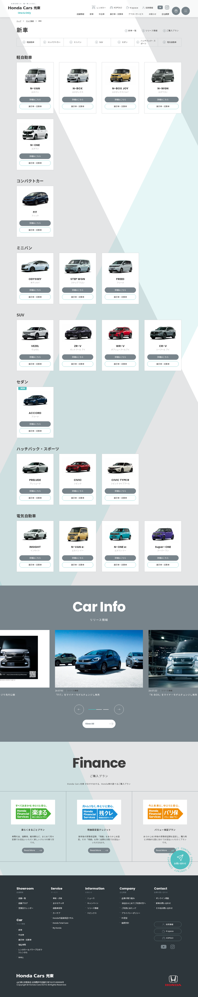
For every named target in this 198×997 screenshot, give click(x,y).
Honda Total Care (60, 923)
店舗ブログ (23, 903)
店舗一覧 (22, 898)
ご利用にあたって (129, 908)
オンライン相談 (162, 898)
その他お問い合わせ (164, 908)
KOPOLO (118, 7)
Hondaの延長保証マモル (63, 918)
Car (21, 921)
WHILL (21, 957)
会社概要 (165, 14)
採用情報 (149, 7)
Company (127, 889)
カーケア (56, 913)
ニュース (91, 898)
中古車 (101, 14)
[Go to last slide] (79, 709)
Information (94, 889)
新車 (91, 14)
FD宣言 (124, 918)
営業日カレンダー (25, 908)
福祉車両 (22, 944)
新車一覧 (132, 30)
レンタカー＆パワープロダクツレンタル (30, 951)
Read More (29, 850)
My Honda (57, 927)
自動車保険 (57, 908)
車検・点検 (57, 898)
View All (89, 723)
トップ (19, 21)
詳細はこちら (35, 99)
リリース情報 (151, 30)
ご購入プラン (172, 30)
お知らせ (152, 14)
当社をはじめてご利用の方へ (134, 903)
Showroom (25, 889)
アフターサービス (135, 14)
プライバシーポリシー (131, 913)
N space (134, 7)
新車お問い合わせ (163, 903)
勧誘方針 (125, 923)
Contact (161, 889)
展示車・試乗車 (116, 14)
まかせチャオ (58, 903)
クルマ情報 (30, 21)
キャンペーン (92, 903)
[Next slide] (119, 709)
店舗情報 (80, 14)
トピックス (92, 913)
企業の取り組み (128, 898)
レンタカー (101, 7)
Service (56, 889)
